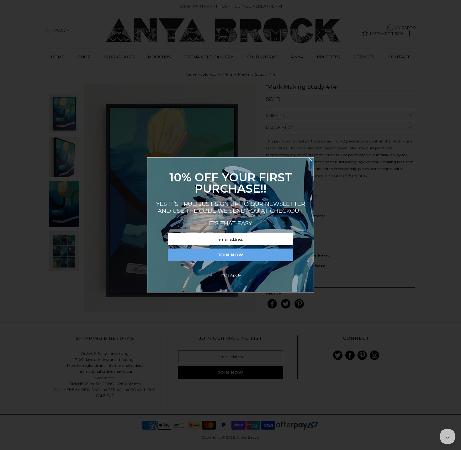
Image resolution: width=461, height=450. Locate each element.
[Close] (310, 160)
